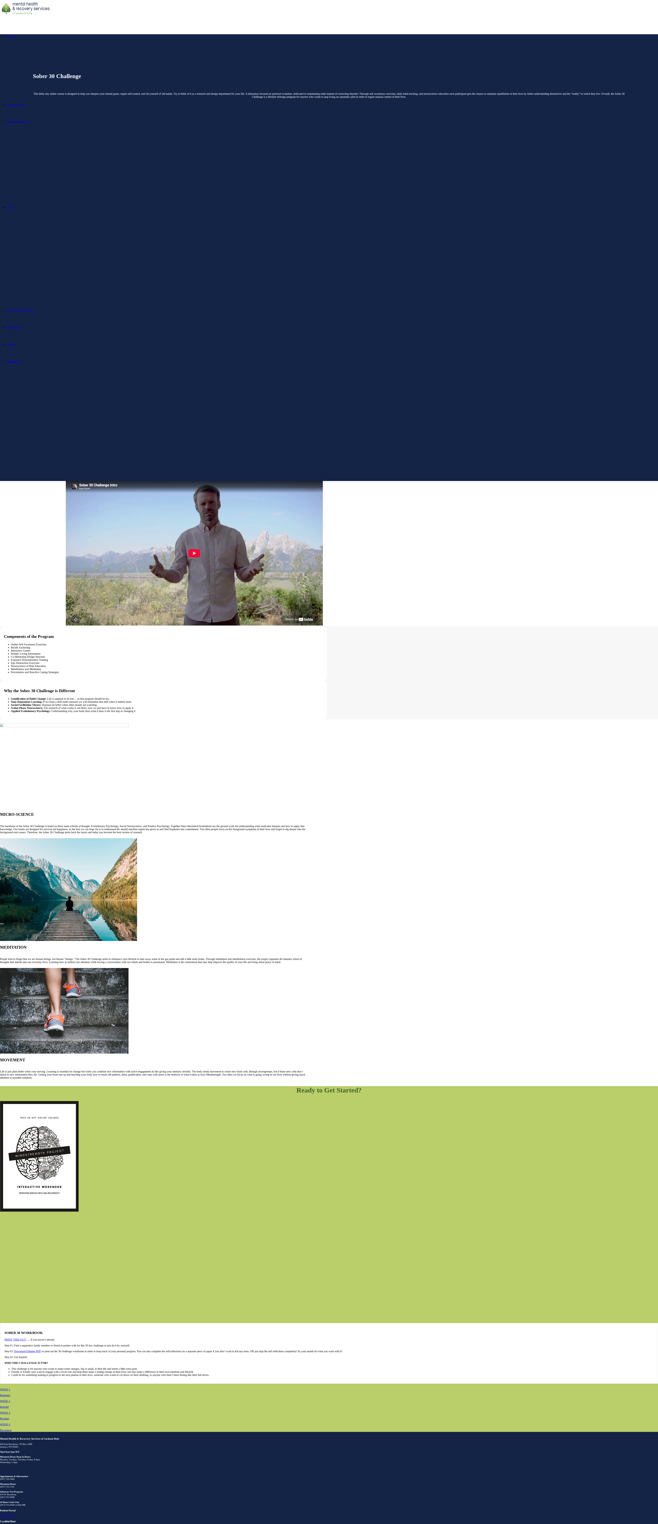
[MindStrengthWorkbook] (329, 1212)
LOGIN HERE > (7, 1516)
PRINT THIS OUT (15, 1339)
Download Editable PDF (27, 1351)
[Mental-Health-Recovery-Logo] (25, 16)
